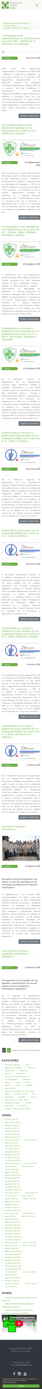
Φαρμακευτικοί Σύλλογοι (13, 1068)
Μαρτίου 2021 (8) (11, 1219)
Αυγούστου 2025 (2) (12, 1134)
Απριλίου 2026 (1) (11, 1119)
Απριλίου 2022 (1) (11, 1199)
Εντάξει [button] (21, 1386)
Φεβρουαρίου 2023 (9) (13, 1175)
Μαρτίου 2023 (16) (12, 1172)
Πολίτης (34, 1097)
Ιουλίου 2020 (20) (11, 1243)
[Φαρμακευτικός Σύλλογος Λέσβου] (5, 5)
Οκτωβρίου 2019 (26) (13, 1263)
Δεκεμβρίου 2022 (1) (12, 1181)
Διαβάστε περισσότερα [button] (10, 1382)
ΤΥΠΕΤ (18, 1085)
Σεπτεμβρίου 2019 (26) (13, 1266)
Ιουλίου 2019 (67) (11, 1272)
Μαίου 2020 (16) (11, 1245)
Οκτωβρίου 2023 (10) (13, 1158)
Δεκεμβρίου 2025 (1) (12, 1125)
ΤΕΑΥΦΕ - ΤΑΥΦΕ (20, 1094)
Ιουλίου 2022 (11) (31, 1193)
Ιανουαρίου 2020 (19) (13, 1254)
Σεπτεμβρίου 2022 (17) (13, 1190)
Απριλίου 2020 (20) (29, 1245)
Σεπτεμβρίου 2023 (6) (13, 1160)
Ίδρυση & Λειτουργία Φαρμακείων (17, 1076)
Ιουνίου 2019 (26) (29, 1272)
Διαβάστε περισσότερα (29, 116)
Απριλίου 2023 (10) (12, 1169)
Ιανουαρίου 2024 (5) (12, 1149)
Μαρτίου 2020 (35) (12, 1248)
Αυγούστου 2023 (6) (12, 1163)
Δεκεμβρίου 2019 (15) (13, 1257)
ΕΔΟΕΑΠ (29, 1085)
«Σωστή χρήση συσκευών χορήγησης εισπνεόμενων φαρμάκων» (15, 954)
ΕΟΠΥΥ (28, 1082)
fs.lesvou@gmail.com (24, 1365)
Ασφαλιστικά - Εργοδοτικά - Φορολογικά (19, 1091)
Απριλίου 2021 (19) (28, 1216)
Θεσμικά (8, 1073)
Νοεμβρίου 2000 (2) (12, 1281)
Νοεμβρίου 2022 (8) (12, 1184)
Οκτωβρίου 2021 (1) (12, 1207)
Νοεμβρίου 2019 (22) (12, 1260)
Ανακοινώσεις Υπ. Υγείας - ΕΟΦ (16, 1100)
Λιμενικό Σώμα (10, 1088)
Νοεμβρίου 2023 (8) (12, 1155)
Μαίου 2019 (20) (11, 1275)
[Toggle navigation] (37, 5)
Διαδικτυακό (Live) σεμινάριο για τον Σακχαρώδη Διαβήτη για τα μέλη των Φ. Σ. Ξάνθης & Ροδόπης (21, 533)
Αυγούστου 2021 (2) (12, 1210)
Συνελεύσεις (23, 1106)
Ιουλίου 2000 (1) (31, 1284)
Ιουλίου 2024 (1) (31, 1140)
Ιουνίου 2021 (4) (29, 1213)
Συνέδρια (28, 1103)
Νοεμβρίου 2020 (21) (12, 1231)
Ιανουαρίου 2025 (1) (12, 1140)
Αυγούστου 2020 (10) (13, 1240)
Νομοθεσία (24, 1071)
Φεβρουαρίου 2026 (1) (13, 1122)
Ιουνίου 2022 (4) (11, 1196)
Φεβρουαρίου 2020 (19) (13, 1251)
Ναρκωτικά (27, 1079)
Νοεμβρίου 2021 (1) (12, 1204)
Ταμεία (17, 1082)
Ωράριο (7, 1082)
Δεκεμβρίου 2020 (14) (13, 1228)
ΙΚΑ (34, 1094)
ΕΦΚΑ (7, 1094)
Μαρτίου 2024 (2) (11, 1143)
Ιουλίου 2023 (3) (31, 1163)
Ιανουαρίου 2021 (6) (12, 1225)
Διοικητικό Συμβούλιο (12, 1065)
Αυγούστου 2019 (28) (13, 1269)
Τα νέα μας (31, 1068)
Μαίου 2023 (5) (27, 1166)
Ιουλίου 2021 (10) (11, 1213)
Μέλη (27, 1065)
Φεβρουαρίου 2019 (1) (13, 1278)
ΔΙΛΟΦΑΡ (22, 1097)
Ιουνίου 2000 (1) (11, 1286)
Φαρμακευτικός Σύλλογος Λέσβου (16, 23)
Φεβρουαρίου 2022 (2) (13, 1201)
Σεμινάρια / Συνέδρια (12, 1103)
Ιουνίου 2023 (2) (11, 1166)
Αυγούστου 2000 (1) (12, 1284)
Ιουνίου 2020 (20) (29, 1243)
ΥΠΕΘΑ (7, 1085)
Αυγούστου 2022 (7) (12, 1193)
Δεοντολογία (20, 1073)
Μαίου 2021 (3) (10, 1216)
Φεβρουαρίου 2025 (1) (13, 1137)
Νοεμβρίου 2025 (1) (12, 1128)
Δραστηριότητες (9, 26)
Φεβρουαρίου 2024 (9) (13, 1146)
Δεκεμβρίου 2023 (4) (12, 1152)
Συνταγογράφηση (11, 1079)
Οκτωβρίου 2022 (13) (13, 1187)
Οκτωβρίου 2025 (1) (12, 1131)
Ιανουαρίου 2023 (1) (12, 1178)
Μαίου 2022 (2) (27, 1196)
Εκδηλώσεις (9, 1106)
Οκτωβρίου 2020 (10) (13, 1234)
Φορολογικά (9, 1097)
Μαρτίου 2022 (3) (29, 1199)
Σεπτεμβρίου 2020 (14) (13, 1237)
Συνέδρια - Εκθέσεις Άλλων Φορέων (17, 28)
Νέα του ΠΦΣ (9, 1071)
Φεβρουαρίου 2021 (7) (13, 1222)
